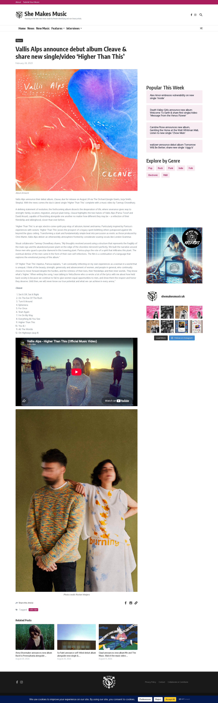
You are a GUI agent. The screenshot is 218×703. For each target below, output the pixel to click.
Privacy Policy (150, 682)
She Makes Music (45, 13)
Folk (191, 168)
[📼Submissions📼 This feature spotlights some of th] (181, 312)
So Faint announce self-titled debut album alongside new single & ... (76, 654)
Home (22, 28)
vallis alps (33, 610)
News (30, 28)
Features (56, 28)
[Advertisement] (174, 59)
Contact (162, 682)
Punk (170, 168)
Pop (150, 168)
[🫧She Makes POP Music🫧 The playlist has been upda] (152, 312)
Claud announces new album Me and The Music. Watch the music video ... (117, 654)
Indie (181, 168)
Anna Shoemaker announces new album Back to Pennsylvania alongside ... (34, 654)
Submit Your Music (31, 2)
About (18, 2)
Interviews (73, 28)
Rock (160, 168)
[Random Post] (201, 28)
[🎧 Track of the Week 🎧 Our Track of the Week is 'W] (181, 326)
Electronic (153, 175)
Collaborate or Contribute (178, 682)
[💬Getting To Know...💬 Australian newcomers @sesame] (167, 312)
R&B (165, 175)
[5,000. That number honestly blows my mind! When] (196, 326)
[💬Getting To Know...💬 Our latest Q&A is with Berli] (167, 326)
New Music (43, 28)
